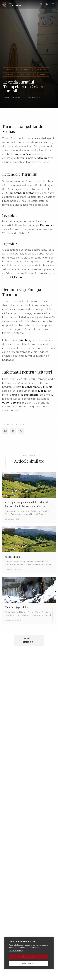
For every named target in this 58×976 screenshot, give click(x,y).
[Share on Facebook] (5, 431)
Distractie (41, 69)
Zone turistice (26, 74)
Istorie (9, 74)
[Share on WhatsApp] (21, 431)
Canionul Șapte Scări (16, 607)
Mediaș (43, 74)
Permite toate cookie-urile (28, 957)
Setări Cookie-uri (28, 963)
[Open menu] (53, 4)
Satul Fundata (13, 556)
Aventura (25, 69)
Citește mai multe (16, 951)
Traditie (10, 69)
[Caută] (41, 4)
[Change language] (47, 4)
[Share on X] (13, 431)
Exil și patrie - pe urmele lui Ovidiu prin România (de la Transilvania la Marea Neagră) (27, 506)
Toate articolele (28, 640)
